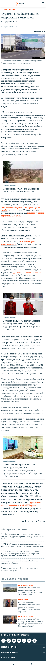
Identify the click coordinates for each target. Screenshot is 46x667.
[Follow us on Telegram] (19, 641)
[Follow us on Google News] (29, 641)
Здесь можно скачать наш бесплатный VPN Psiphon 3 (21, 506)
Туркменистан (8, 10)
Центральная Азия (25, 585)
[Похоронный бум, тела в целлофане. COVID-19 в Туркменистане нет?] (23, 172)
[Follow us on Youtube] (3, 641)
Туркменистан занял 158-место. (26, 273)
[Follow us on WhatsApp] (24, 641)
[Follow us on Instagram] (8, 641)
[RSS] (34, 641)
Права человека (24, 600)
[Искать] (31, 664)
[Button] (39, 31)
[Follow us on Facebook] (14, 641)
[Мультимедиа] (14, 664)
